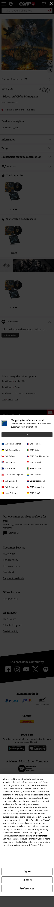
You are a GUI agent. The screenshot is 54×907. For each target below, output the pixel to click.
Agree (27, 871)
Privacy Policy (37, 845)
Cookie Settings (22, 842)
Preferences (27, 888)
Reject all (27, 879)
